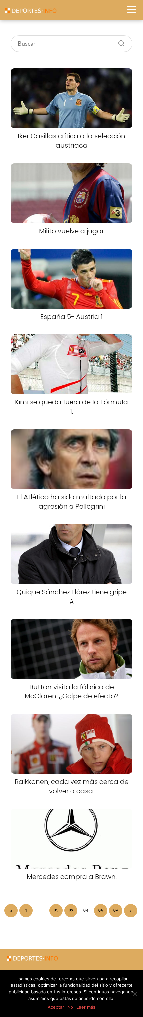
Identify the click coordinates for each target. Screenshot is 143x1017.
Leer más (85, 1007)
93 (70, 910)
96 (115, 910)
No (70, 1007)
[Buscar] (119, 41)
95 (100, 910)
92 (56, 910)
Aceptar (56, 1007)
